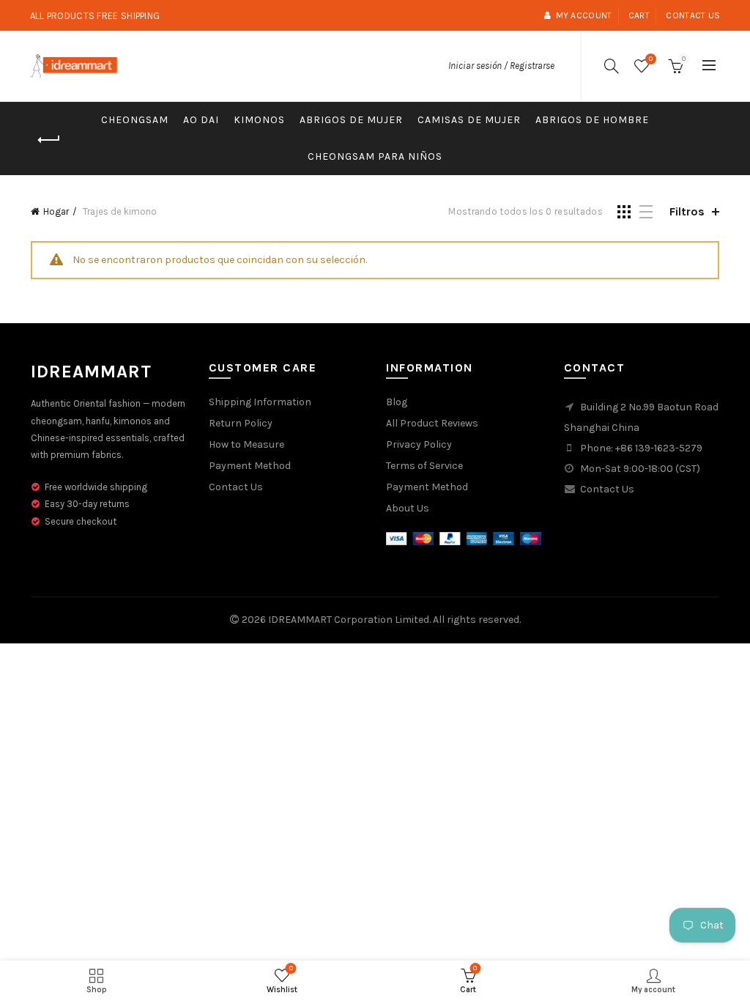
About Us (407, 508)
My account (584, 15)
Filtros (687, 211)
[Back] (49, 140)
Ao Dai (201, 120)
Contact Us (236, 487)
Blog (396, 402)
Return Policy (240, 423)
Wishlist (651, 59)
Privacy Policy (419, 444)
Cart (639, 15)
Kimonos (259, 120)
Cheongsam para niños (375, 156)
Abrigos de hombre (592, 120)
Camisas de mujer (469, 120)
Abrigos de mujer (351, 120)
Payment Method (250, 465)
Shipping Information (260, 402)
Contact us (693, 15)
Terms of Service (424, 465)
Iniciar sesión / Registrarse (501, 65)
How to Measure (246, 444)
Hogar (56, 211)
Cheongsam (134, 120)
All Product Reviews (432, 423)
